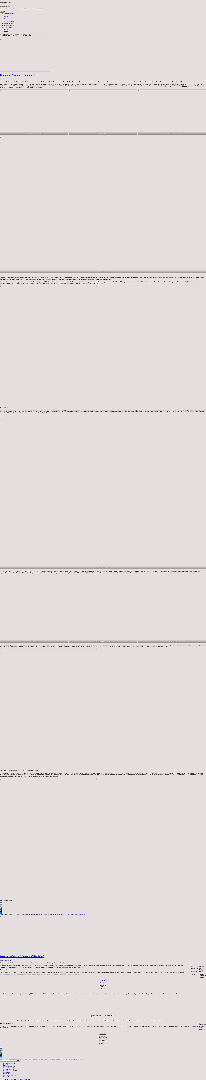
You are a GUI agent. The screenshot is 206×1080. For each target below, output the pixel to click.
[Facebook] (103, 903)
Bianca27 (184, 86)
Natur (75, 914)
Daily (5, 20)
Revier (79, 914)
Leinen (72, 914)
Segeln (83, 914)
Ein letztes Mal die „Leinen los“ (17, 75)
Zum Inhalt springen (9, 13)
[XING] (103, 909)
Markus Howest (29, 914)
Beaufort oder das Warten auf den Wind (22, 956)
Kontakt (6, 31)
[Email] (103, 905)
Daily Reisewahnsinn (9, 21)
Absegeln (57, 914)
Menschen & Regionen (9, 23)
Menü (2, 13)
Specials (6, 29)
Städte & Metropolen (9, 25)
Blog (5, 18)
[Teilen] (103, 913)
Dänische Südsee (65, 914)
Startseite (6, 16)
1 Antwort (2, 79)
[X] (103, 911)
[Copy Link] (103, 907)
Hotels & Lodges (8, 27)
